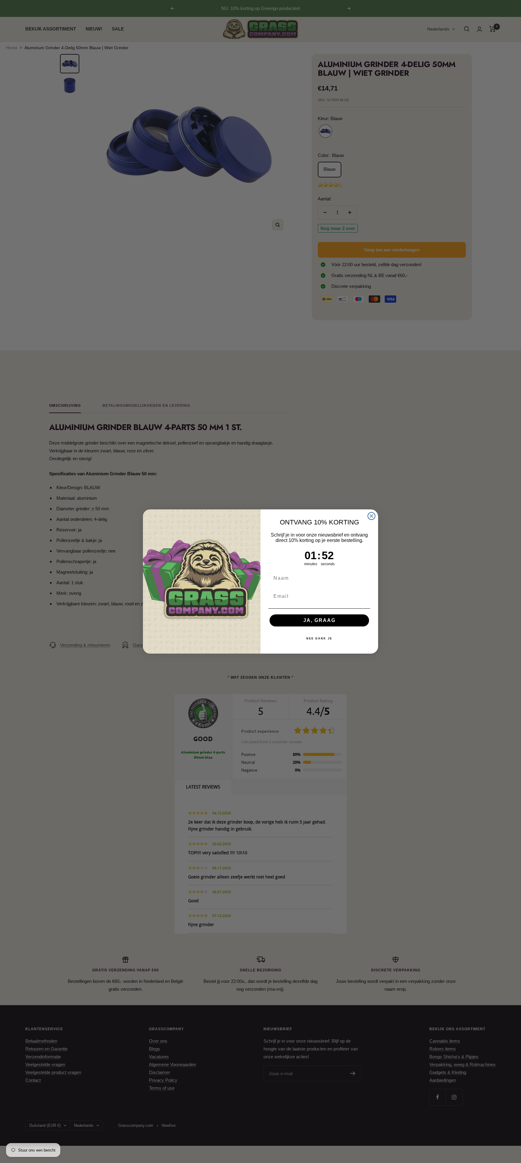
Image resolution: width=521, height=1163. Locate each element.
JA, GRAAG (319, 620)
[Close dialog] (371, 516)
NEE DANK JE (319, 638)
